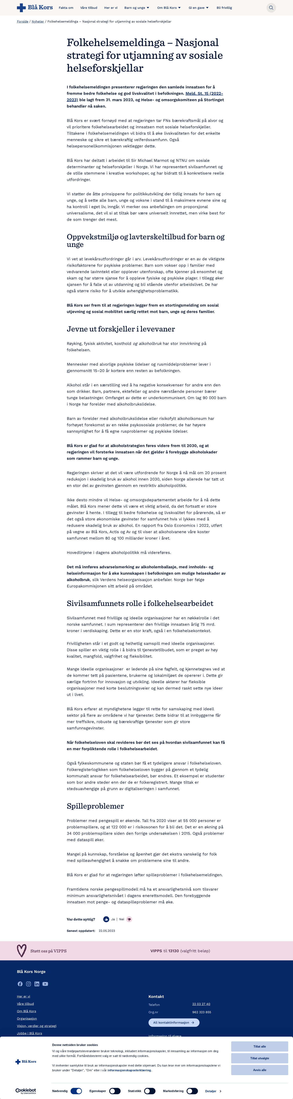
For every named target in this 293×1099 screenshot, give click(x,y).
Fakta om (66, 8)
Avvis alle (259, 1070)
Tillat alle (260, 1046)
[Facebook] (20, 985)
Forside (22, 21)
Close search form (271, 8)
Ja (113, 919)
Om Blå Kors (167, 8)
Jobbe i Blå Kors (29, 1033)
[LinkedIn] (37, 985)
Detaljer (210, 1091)
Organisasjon (27, 1018)
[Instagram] (28, 985)
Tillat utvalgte (259, 1058)
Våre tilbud (88, 8)
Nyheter (38, 21)
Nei (121, 919)
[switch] (115, 1091)
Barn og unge (134, 8)
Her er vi (110, 8)
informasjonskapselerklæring (129, 1070)
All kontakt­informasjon (171, 1022)
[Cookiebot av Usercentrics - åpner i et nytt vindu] (25, 1091)
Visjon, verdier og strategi (36, 1026)
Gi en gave (197, 8)
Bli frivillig (224, 8)
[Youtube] (45, 985)
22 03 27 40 (201, 1004)
